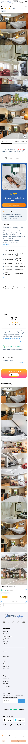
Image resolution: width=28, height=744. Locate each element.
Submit (21, 701)
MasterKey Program (7, 634)
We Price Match (6, 686)
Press (4, 653)
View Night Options (14, 205)
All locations (5, 643)
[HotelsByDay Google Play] (19, 720)
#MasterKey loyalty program (12, 338)
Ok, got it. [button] (18, 741)
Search (15, 375)
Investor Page (6, 656)
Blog (4, 663)
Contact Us (22, 362)
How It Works (6, 631)
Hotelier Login (6, 668)
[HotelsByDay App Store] (8, 720)
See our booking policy (18, 340)
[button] (26, 2)
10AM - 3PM (14, 601)
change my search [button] (16, 2)
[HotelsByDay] (6, 3)
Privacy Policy (18, 737)
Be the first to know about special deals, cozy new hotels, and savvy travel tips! (13, 696)
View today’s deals (7, 636)
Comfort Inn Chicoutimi (8, 586)
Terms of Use (6, 683)
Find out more (21, 351)
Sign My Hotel (6, 666)
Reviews (4, 658)
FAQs (4, 661)
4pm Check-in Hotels (7, 639)
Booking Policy (6, 681)
